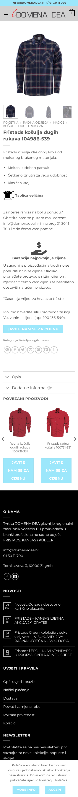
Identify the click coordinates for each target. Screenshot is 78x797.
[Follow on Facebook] (7, 576)
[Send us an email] (15, 576)
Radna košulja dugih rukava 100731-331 (20, 447)
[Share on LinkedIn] (46, 349)
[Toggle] (7, 377)
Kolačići (9, 723)
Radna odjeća (35, 122)
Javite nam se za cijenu (33, 329)
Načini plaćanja (16, 690)
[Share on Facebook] (15, 349)
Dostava (10, 698)
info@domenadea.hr (21, 223)
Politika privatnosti (19, 715)
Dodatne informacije (32, 387)
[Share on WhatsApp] (7, 349)
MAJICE (58, 122)
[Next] (68, 65)
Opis (16, 377)
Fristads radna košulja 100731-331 (58, 445)
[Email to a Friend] (30, 349)
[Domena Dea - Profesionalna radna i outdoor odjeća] (38, 13)
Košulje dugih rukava (23, 126)
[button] (5, 13)
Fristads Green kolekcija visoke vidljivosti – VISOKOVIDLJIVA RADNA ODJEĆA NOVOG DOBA (42, 636)
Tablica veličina (28, 195)
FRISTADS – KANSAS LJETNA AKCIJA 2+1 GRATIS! (39, 620)
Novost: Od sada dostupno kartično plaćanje (37, 606)
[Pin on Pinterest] (38, 349)
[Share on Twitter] (22, 349)
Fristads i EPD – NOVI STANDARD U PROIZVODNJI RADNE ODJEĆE (43, 653)
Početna (10, 122)
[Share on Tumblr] (54, 349)
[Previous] (10, 65)
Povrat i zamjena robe (22, 707)
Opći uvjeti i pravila (19, 682)
